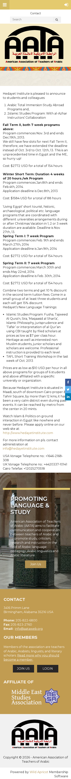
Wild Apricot (39, 772)
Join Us (35, 564)
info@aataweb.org (29, 629)
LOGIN (48, 668)
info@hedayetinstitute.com (23, 448)
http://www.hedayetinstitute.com (28, 433)
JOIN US (23, 668)
